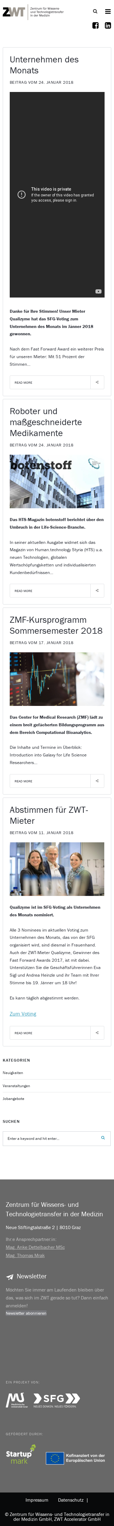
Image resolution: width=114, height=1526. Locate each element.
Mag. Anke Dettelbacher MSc (35, 1247)
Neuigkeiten (13, 1072)
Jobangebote (13, 1098)
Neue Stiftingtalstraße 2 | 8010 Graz (43, 1227)
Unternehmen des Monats (44, 65)
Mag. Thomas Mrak (25, 1255)
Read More (23, 382)
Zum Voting (23, 1013)
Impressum (37, 1500)
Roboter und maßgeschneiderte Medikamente (46, 422)
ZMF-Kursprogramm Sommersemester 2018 (56, 625)
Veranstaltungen (16, 1085)
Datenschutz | (72, 1500)
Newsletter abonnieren (26, 1313)
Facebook (95, 29)
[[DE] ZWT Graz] (33, 11)
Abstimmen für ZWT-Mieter (49, 815)
